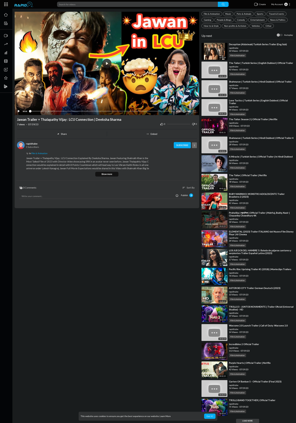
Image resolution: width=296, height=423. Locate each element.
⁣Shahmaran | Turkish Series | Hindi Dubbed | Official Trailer (260, 81)
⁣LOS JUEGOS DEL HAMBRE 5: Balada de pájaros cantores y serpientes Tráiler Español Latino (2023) (260, 252)
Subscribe (182, 145)
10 (184, 111)
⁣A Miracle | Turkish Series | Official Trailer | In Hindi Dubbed (261, 156)
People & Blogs (224, 20)
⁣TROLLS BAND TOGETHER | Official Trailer (252, 400)
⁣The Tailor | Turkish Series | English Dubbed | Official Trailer (261, 63)
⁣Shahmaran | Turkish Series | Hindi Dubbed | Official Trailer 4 (261, 138)
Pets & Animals (244, 13)
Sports (260, 13)
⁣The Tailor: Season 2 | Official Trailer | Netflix (253, 119)
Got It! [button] (209, 416)
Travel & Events (276, 13)
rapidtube (233, 48)
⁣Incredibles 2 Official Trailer (244, 344)
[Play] (18, 111)
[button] (281, 4)
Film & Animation (212, 13)
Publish (185, 195)
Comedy (241, 20)
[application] (107, 63)
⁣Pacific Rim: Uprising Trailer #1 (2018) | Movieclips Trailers (260, 269)
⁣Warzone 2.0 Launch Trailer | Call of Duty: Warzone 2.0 (258, 325)
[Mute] (189, 111)
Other (268, 26)
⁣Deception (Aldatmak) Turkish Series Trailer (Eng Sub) (258, 44)
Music (228, 13)
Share (64, 134)
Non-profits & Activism (235, 26)
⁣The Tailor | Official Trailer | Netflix (248, 175)
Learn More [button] (165, 416)
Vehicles (256, 26)
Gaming (207, 20)
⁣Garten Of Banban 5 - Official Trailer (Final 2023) (255, 381)
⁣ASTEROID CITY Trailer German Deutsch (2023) (254, 288)
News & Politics (277, 20)
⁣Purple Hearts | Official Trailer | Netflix (250, 362)
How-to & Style (211, 26)
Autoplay (288, 35)
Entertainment (258, 20)
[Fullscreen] (194, 111)
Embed (153, 134)
